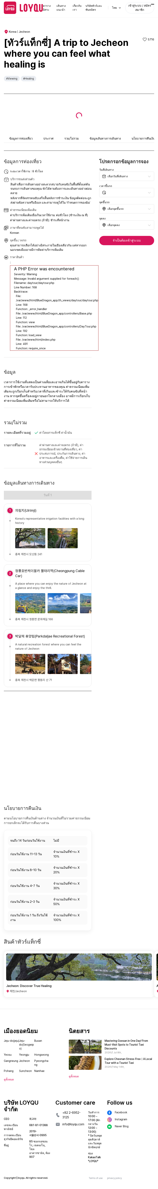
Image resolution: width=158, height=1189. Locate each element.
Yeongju (24, 1054)
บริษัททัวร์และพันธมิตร (94, 7)
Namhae (39, 1070)
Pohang (8, 1070)
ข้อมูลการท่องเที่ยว (21, 138)
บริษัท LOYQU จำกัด (21, 1105)
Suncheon (25, 1070)
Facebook (121, 1112)
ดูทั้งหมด (74, 1076)
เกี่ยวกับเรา (77, 7)
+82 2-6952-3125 (71, 1115)
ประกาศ (48, 138)
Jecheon (24, 1060)
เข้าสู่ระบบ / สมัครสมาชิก (139, 8)
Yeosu (8, 1054)
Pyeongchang (41, 1062)
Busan (38, 1040)
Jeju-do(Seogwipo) (26, 1044)
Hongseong (41, 1054)
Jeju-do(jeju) (11, 1040)
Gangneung (11, 1060)
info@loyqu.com (73, 1124)
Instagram (121, 1119)
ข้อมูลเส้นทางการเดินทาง (105, 138)
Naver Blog (122, 1126)
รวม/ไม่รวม (71, 138)
